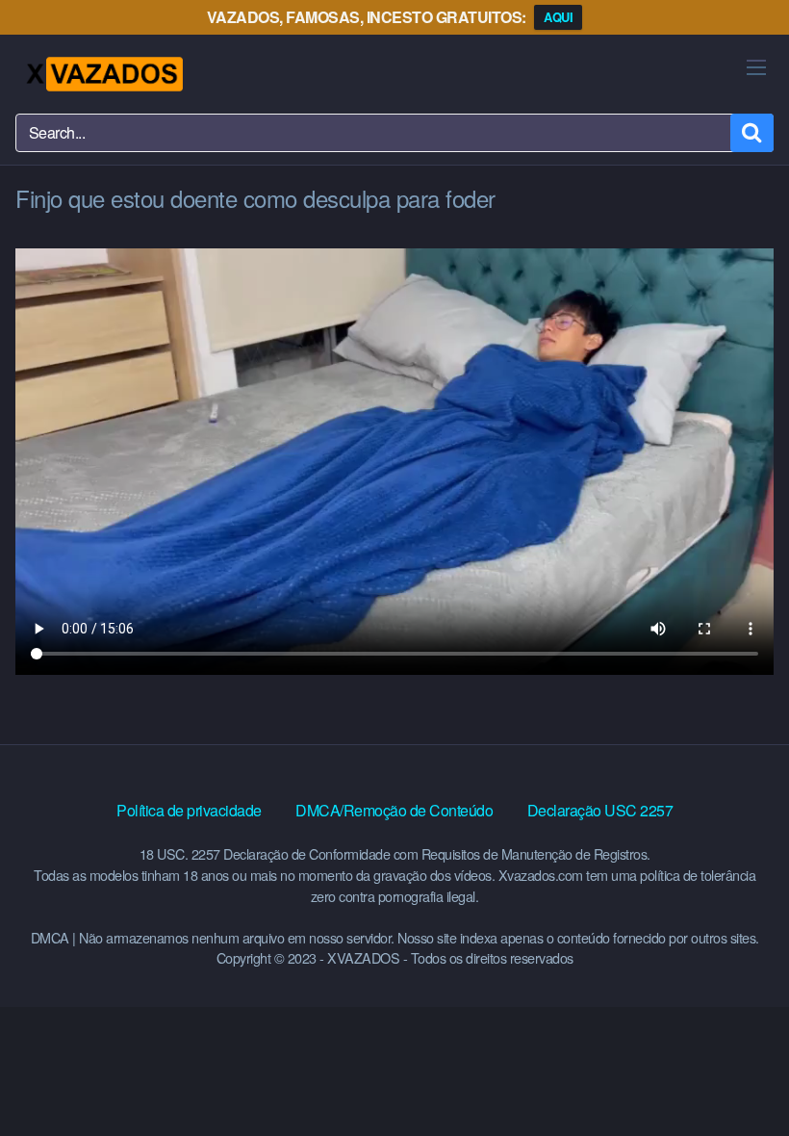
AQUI (558, 17)
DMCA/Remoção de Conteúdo (394, 810)
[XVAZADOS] (103, 74)
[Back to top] (736, 1074)
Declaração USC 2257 (600, 810)
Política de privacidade (189, 810)
